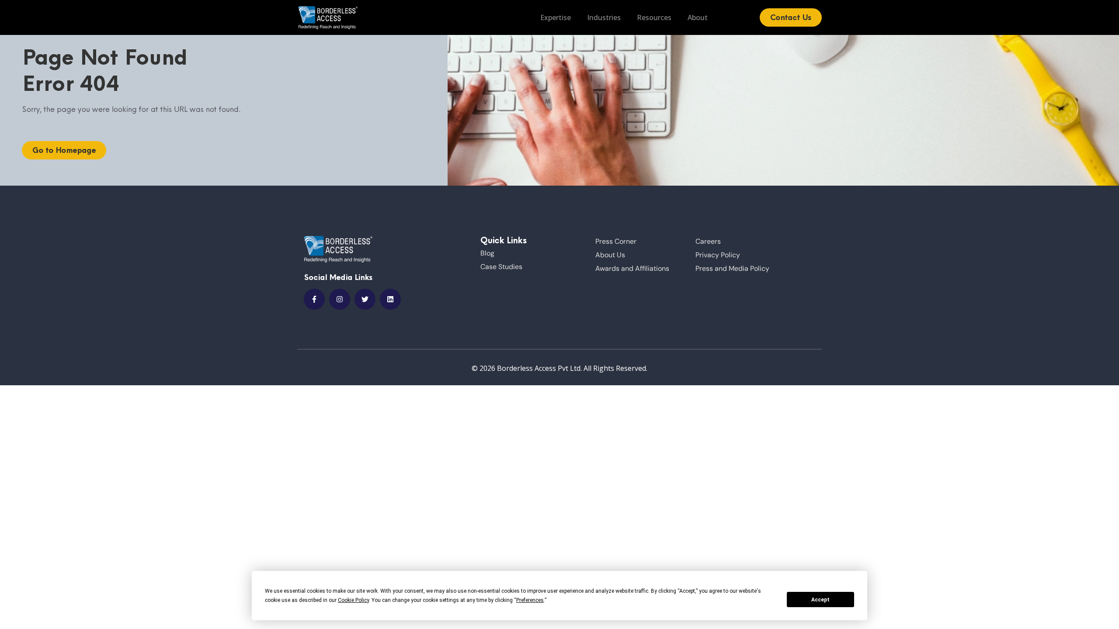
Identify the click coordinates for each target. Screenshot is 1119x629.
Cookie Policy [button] (353, 600)
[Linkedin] (390, 299)
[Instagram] (339, 299)
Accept (820, 600)
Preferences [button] (530, 600)
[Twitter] (364, 299)
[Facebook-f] (314, 299)
